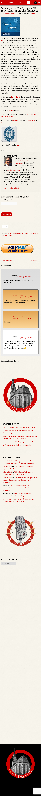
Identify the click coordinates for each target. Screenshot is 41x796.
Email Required (6, 200)
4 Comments (33, 13)
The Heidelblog (12, 3)
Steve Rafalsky (8, 499)
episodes (15, 120)
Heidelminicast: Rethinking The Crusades (17, 445)
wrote (3, 40)
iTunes (3, 123)
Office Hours (31, 120)
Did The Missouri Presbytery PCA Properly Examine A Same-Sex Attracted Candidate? (20, 480)
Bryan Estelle (15, 97)
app (17, 145)
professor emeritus (13, 170)
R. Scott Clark (9, 13)
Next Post (35, 260)
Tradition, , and (19, 427)
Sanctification (9, 235)
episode (11, 110)
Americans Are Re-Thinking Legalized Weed (18, 442)
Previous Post (6, 260)
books (11, 168)
